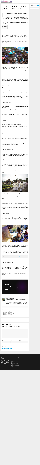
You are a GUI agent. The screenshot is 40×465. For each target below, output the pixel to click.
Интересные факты (5, 306)
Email (11, 340)
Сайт (20, 340)
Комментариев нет (16, 9)
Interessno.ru (37, 369)
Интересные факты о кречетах (15, 365)
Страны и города (24, 1)
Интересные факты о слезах (14, 363)
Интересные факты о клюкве (14, 361)
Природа (18, 1)
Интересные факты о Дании (17, 256)
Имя (2, 340)
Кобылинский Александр (5, 9)
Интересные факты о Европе (14, 359)
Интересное (36, 1)
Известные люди (30, 1)
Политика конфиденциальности (35, 357)
